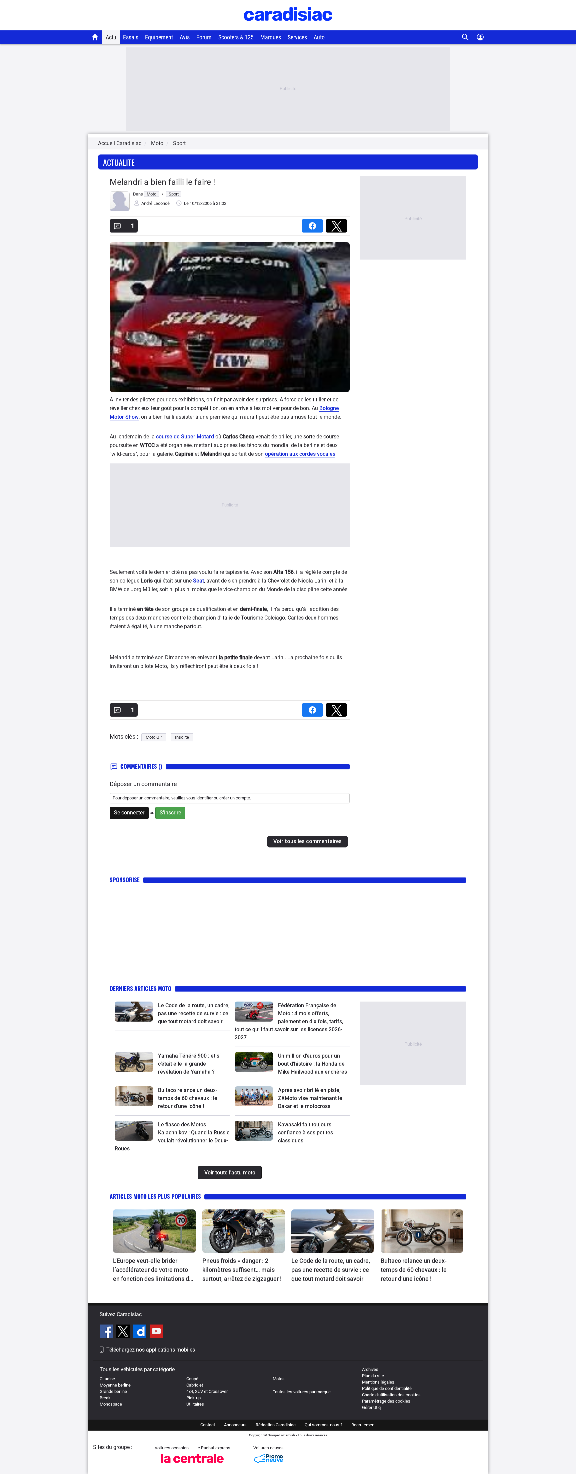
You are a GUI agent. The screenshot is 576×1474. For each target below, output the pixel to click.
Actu (111, 37)
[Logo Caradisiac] (288, 26)
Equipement (159, 37)
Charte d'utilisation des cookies (391, 1394)
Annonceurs (235, 1424)
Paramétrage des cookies (386, 1401)
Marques (270, 37)
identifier (204, 797)
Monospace (111, 1404)
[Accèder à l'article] (134, 1012)
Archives (370, 1369)
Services (297, 37)
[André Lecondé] (120, 209)
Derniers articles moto (140, 988)
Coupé (192, 1378)
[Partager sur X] (338, 223)
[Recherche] (465, 37)
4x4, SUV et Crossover (207, 1391)
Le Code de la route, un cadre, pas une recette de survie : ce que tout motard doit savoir (194, 1013)
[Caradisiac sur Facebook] (107, 1332)
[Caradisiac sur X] (123, 1332)
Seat (198, 581)
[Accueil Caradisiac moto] (95, 37)
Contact (207, 1424)
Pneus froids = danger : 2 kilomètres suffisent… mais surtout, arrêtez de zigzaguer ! (242, 1269)
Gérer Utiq (371, 1407)
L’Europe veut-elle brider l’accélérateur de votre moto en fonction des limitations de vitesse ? (152, 1270)
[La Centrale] (192, 1464)
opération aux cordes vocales (300, 454)
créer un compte (234, 797)
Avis (185, 37)
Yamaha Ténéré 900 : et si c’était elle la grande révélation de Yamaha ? (189, 1064)
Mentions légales (378, 1382)
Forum (204, 37)
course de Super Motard (185, 436)
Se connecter (129, 812)
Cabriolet (194, 1385)
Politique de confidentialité (387, 1388)
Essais (130, 37)
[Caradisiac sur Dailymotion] (140, 1332)
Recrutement (363, 1424)
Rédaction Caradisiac (276, 1424)
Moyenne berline (115, 1385)
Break (105, 1397)
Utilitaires (195, 1404)
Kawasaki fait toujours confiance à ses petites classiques (305, 1132)
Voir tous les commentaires (307, 841)
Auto (319, 37)
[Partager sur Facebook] (314, 223)
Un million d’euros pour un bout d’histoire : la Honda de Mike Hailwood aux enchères (312, 1064)
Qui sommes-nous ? (323, 1424)
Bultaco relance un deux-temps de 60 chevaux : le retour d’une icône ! (187, 1098)
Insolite (182, 737)
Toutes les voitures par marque (302, 1391)
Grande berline (113, 1391)
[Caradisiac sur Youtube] (156, 1332)
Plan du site (373, 1375)
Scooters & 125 (236, 37)
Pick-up (193, 1397)
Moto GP (154, 737)
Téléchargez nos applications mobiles (150, 1350)
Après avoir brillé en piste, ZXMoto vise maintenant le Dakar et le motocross (310, 1098)
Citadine (107, 1378)
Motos (279, 1378)
